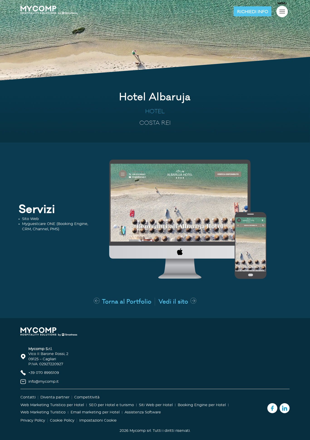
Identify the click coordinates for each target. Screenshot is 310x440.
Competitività (86, 397)
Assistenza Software (143, 412)
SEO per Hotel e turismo (111, 405)
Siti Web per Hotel (156, 405)
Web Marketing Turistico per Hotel (52, 405)
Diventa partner (54, 397)
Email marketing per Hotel (95, 412)
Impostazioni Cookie (98, 420)
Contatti (28, 397)
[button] (252, 11)
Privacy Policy (32, 420)
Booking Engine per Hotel (202, 405)
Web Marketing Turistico (43, 412)
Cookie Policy (62, 420)
